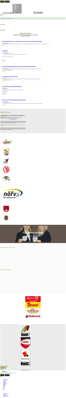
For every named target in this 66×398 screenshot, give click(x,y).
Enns (14, 9)
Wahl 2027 (44, 13)
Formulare (32, 13)
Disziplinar (15, 8)
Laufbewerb (5, 50)
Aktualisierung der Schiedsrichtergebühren (12, 86)
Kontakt (34, 11)
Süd (14, 12)
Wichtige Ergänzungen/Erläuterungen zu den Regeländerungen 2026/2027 (19, 66)
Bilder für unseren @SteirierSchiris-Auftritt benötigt (14, 99)
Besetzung (25, 13)
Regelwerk (23, 13)
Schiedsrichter (29, 13)
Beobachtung (15, 7)
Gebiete (6, 12)
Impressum (36, 12)
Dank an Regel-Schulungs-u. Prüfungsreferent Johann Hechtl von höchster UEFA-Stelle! (22, 41)
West (14, 13)
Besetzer (15, 5)
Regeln (7, 68)
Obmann (15, 4)
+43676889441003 (4, 371)
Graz (14, 10)
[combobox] (5, 14)
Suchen (1, 14)
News (13, 3)
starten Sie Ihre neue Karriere (12, 119)
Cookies (36, 13)
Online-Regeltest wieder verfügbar (10, 76)
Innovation (6, 101)
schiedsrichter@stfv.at (3, 367)
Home (2, 13)
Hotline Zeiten (2, 369)
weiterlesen (3, 45)
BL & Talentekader (7, 13)
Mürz (14, 11)
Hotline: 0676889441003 (3, 368)
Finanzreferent (16, 6)
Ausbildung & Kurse (31, 237)
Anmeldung (35, 237)
